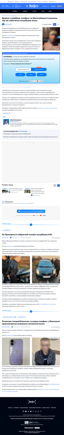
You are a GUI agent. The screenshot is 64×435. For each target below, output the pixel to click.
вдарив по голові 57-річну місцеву (47, 108)
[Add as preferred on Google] (27, 6)
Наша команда (24, 407)
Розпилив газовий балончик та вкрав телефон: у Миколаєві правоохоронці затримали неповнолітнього (31, 136)
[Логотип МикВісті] (33, 6)
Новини (8, 15)
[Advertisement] (31, 163)
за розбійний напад (54, 384)
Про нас (10, 407)
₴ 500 (41, 74)
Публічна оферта (27, 87)
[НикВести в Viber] (23, 411)
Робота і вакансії (23, 1)
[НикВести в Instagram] (33, 411)
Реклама (53, 407)
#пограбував (5, 113)
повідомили (9, 35)
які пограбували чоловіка (46, 304)
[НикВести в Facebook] (26, 411)
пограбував (23, 131)
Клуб (60, 6)
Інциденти (13, 15)
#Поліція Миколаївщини (8, 317)
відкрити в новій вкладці (56, 237)
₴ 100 (20, 74)
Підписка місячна (39, 69)
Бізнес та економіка (32, 1)
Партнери (16, 407)
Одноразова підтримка (23, 69)
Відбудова (17, 1)
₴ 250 (31, 74)
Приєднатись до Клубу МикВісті (32, 211)
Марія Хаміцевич (8, 23)
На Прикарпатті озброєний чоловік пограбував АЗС (17, 133)
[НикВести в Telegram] (28, 411)
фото (43, 11)
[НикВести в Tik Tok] (36, 411)
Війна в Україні (11, 1)
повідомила (9, 246)
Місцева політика (52, 1)
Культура (39, 1)
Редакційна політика (35, 407)
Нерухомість (45, 1)
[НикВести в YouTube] (31, 411)
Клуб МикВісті (7, 56)
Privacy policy (46, 407)
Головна (4, 15)
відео (50, 11)
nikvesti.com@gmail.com (34, 432)
